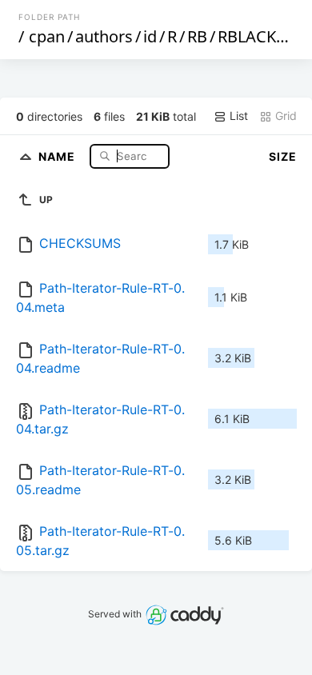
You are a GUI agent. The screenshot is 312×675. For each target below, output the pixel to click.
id (150, 36)
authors (104, 36)
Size (283, 156)
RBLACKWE (259, 36)
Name (58, 155)
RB (197, 36)
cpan (47, 36)
